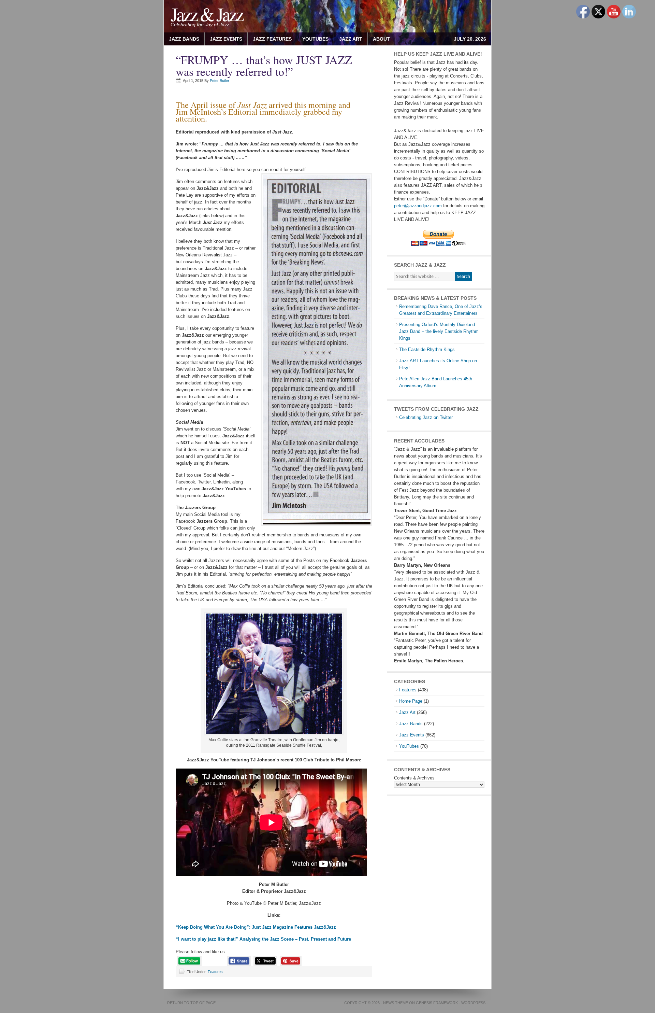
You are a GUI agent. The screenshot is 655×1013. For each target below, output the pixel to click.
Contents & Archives (414, 777)
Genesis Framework (437, 1003)
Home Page (410, 701)
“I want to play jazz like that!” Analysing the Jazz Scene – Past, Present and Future (263, 939)
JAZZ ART (348, 39)
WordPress (473, 1003)
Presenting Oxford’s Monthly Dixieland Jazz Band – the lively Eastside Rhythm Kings (439, 331)
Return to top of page (191, 1003)
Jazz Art (407, 712)
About (379, 39)
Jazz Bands (184, 39)
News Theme (395, 1003)
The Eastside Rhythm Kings (427, 349)
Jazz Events (226, 39)
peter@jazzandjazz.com (418, 205)
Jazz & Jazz (207, 14)
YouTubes (315, 39)
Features (215, 972)
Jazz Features (272, 39)
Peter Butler (219, 81)
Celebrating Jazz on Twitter (426, 417)
